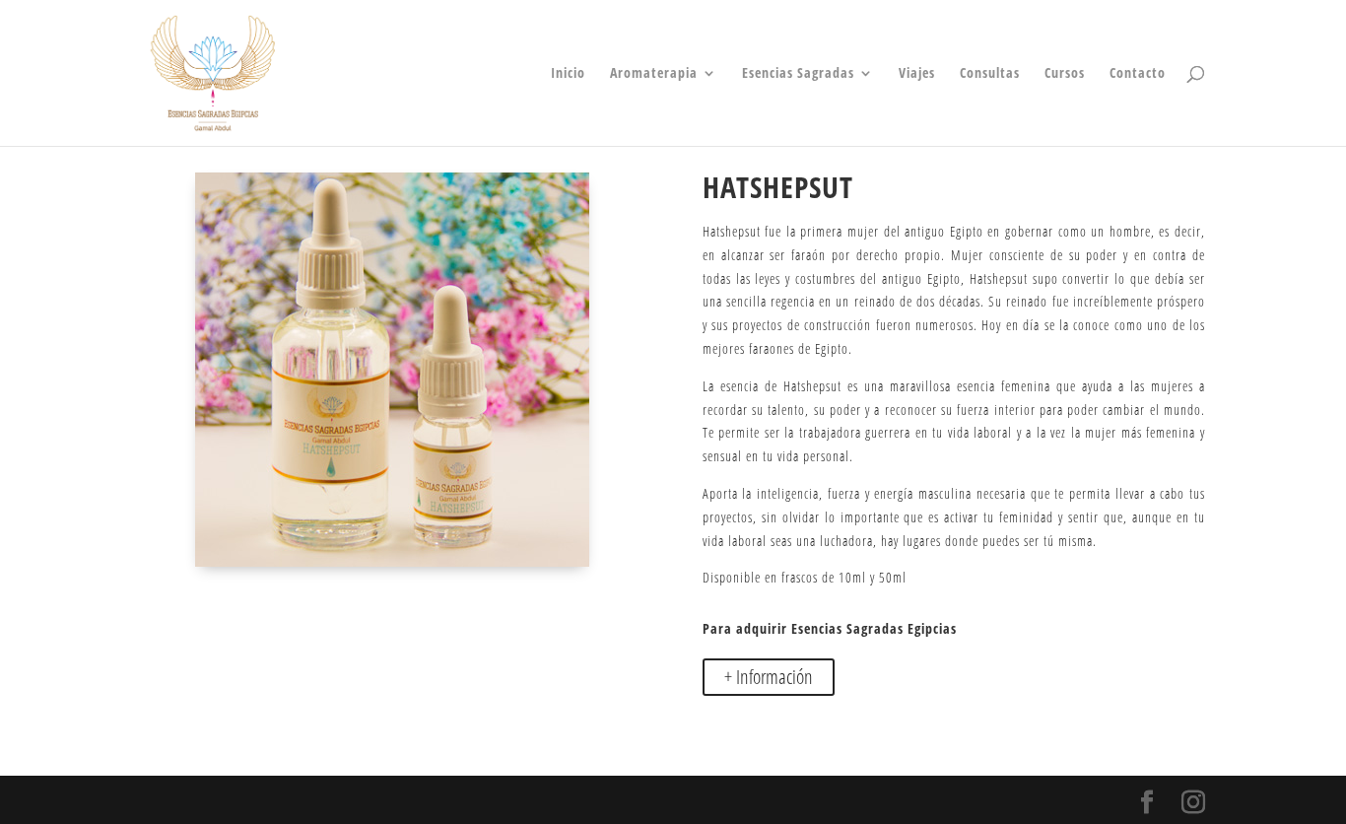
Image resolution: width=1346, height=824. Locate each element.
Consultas (990, 74)
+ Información (768, 676)
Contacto (1138, 74)
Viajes (917, 74)
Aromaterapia (654, 74)
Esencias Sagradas (798, 74)
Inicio (568, 74)
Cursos (1064, 74)
